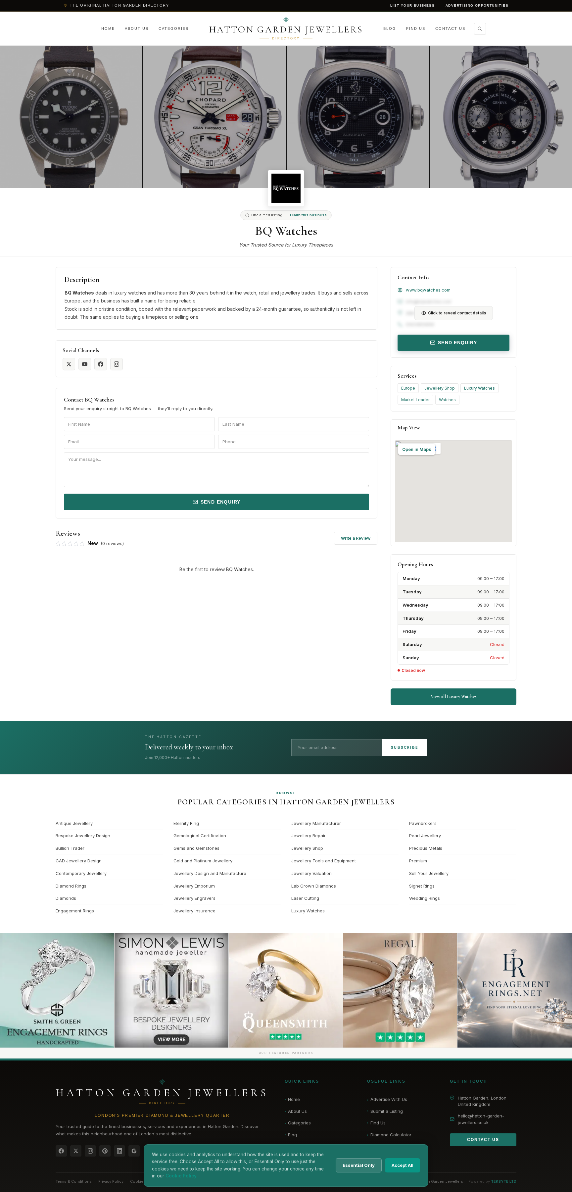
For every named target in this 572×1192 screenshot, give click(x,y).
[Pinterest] (105, 1151)
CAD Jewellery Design (79, 860)
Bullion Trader (70, 848)
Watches (447, 399)
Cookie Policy (143, 1181)
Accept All (402, 1165)
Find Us (415, 28)
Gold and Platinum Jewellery (202, 860)
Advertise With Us (387, 1099)
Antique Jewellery (74, 823)
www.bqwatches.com (428, 290)
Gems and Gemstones (196, 848)
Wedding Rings (424, 898)
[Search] (480, 29)
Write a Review (355, 538)
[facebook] (100, 364)
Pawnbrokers (423, 823)
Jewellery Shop (439, 388)
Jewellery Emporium (194, 886)
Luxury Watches (479, 388)
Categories (174, 28)
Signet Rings (422, 886)
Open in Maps (416, 449)
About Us (137, 28)
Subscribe (404, 747)
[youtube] (84, 364)
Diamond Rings (71, 886)
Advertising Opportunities (477, 5)
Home (108, 28)
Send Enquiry (221, 502)
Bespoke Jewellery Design (83, 835)
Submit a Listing (385, 1111)
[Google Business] (134, 1151)
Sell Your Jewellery (429, 873)
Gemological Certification (199, 835)
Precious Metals (425, 848)
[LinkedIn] (119, 1151)
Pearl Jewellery (425, 835)
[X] (75, 1151)
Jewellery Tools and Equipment (323, 860)
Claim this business (308, 215)
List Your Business (412, 5)
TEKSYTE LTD (503, 1181)
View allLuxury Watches (454, 696)
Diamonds (66, 898)
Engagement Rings (75, 910)
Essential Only (359, 1165)
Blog (389, 28)
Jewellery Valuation (311, 873)
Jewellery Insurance (194, 910)
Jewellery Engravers (194, 898)
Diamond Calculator (389, 1134)
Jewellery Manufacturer (316, 823)
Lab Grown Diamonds (313, 886)
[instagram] (116, 364)
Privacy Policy (110, 1181)
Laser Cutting (305, 898)
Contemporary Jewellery (81, 873)
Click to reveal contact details (457, 312)
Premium (418, 860)
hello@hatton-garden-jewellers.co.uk (481, 1119)
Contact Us (450, 28)
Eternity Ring (186, 823)
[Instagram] (90, 1151)
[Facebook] (61, 1151)
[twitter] (69, 364)
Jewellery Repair (308, 835)
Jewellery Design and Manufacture (209, 873)
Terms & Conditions (74, 1181)
